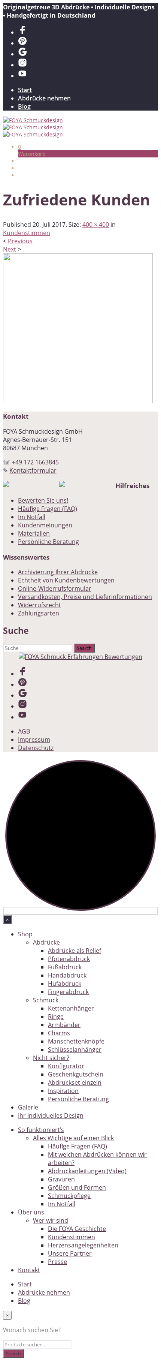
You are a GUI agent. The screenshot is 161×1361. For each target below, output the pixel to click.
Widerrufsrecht (39, 605)
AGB (24, 731)
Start (25, 90)
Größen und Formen (77, 1187)
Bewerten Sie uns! (43, 500)
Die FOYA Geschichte (77, 1229)
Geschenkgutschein (75, 1074)
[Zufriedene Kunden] (78, 401)
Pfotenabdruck (69, 959)
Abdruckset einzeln (74, 1082)
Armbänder (64, 1025)
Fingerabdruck (68, 992)
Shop (25, 934)
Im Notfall (31, 517)
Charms (59, 1033)
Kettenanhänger (71, 1008)
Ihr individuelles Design (50, 1115)
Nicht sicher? (51, 1058)
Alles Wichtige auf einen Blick (73, 1138)
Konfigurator (66, 1066)
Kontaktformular (33, 470)
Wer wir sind (50, 1220)
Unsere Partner (70, 1253)
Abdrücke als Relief (74, 950)
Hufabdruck (64, 983)
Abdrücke (46, 942)
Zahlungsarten (38, 613)
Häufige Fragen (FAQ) (47, 509)
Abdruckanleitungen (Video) (87, 1171)
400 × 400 (95, 224)
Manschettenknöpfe (76, 1041)
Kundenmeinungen (45, 525)
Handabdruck (67, 975)
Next (9, 249)
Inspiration (63, 1091)
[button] (19, 146)
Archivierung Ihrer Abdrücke (58, 572)
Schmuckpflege (69, 1196)
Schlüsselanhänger (74, 1049)
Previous (20, 241)
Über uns (31, 1212)
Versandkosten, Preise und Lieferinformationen (85, 597)
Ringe (56, 1016)
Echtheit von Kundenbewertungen (66, 580)
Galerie (28, 1107)
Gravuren (61, 1179)
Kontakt (29, 1270)
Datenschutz (36, 748)
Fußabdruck (65, 967)
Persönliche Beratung (48, 542)
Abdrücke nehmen (44, 98)
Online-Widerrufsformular (54, 588)
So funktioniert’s (41, 1130)
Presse (57, 1262)
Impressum (34, 739)
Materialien (34, 533)
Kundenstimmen (26, 233)
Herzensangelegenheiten (83, 1245)
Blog (24, 106)
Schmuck (45, 1000)
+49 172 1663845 (35, 462)
